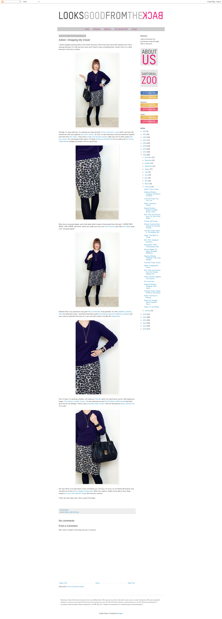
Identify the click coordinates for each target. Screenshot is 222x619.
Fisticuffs (97, 399)
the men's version (87, 134)
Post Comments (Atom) (76, 586)
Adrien (67, 512)
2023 (145, 134)
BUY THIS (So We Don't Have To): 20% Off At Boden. (152, 216)
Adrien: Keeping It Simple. (150, 204)
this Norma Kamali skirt (104, 139)
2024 (145, 131)
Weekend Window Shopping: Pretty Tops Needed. (152, 258)
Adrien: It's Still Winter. (151, 307)
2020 (145, 143)
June (146, 175)
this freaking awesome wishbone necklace (113, 314)
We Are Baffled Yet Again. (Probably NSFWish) (150, 251)
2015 (145, 314)
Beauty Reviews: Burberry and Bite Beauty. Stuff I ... (151, 210)
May (146, 178)
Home (87, 29)
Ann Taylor (73, 137)
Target (84, 493)
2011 (145, 326)
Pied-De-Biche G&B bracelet (115, 401)
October (148, 163)
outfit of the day (74, 512)
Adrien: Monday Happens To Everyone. (152, 277)
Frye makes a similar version (74, 401)
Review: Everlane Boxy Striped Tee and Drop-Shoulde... (152, 226)
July (146, 172)
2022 (145, 137)
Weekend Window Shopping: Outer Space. (150, 286)
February (148, 187)
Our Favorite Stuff (121, 29)
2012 (145, 323)
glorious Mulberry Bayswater (82, 491)
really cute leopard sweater (98, 137)
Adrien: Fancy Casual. (151, 189)
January (148, 310)
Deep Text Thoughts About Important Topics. (151, 302)
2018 (145, 149)
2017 (145, 152)
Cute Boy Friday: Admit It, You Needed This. (152, 231)
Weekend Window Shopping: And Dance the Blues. (152, 194)
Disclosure (96, 29)
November (148, 160)
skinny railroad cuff (127, 404)
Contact (134, 29)
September (149, 166)
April (146, 181)
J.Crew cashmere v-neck (110, 132)
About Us (107, 29)
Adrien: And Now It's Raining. (151, 296)
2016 (145, 155)
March (147, 184)
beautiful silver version (96, 404)
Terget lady (116, 316)
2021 (145, 140)
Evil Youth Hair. (149, 281)
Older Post (131, 583)
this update (126, 226)
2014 (145, 317)
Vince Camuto (110, 226)
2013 (145, 320)
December (148, 157)
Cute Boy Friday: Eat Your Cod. (151, 199)
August (147, 169)
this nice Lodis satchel (72, 493)
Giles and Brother (94, 312)
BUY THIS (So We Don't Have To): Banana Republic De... (152, 272)
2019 (145, 146)
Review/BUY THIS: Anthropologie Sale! (151, 245)
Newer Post (63, 583)
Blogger (120, 613)
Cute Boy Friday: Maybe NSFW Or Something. (152, 292)
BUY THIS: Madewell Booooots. (151, 241)
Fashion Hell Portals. (151, 221)
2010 (145, 329)
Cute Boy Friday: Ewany (152, 262)
